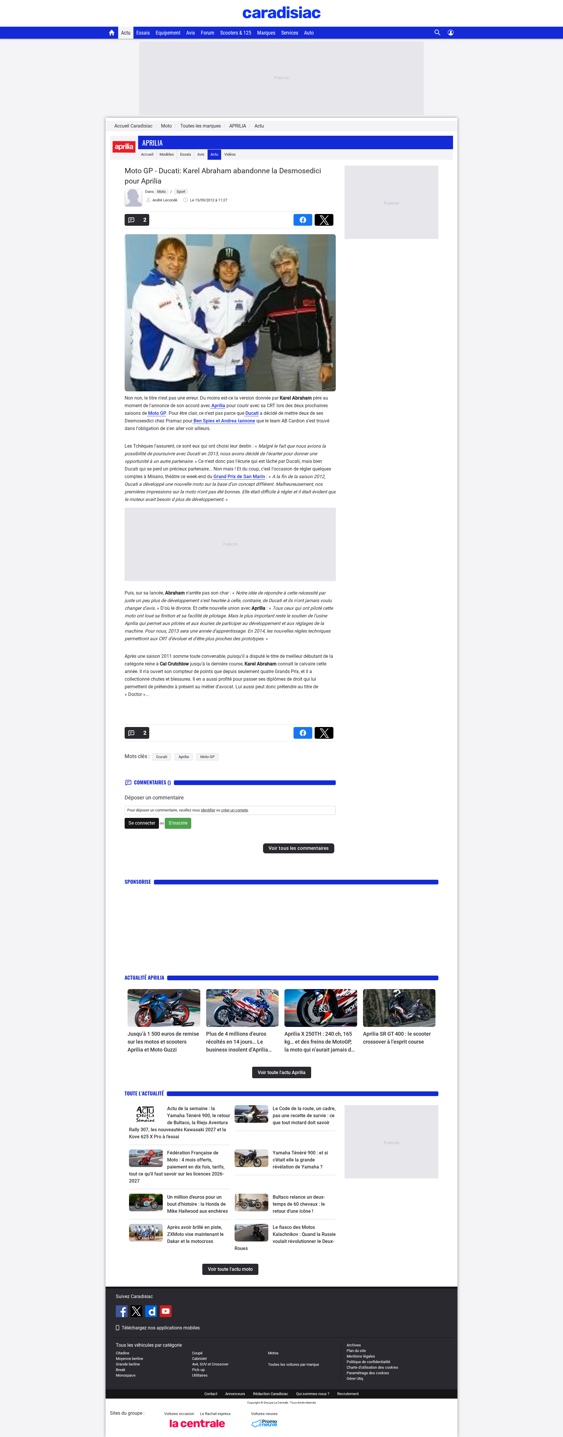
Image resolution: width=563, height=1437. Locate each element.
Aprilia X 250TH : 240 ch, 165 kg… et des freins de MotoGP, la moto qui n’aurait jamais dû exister (319, 1042)
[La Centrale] (197, 1429)
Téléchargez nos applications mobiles (161, 1328)
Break (121, 1370)
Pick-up (198, 1370)
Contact (210, 1394)
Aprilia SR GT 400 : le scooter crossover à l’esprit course (397, 1038)
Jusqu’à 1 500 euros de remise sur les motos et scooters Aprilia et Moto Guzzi (163, 1042)
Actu (125, 33)
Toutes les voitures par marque (293, 1364)
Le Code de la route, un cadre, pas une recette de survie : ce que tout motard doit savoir (304, 1115)
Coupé (197, 1353)
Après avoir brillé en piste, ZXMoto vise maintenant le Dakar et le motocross (195, 1234)
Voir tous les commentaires (299, 848)
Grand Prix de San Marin (238, 476)
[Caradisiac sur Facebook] (122, 1312)
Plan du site (356, 1350)
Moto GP (156, 413)
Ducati (251, 413)
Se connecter (141, 823)
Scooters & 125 (235, 33)
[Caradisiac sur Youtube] (166, 1312)
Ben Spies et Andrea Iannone (223, 421)
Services (289, 33)
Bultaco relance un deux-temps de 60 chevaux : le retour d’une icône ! (299, 1204)
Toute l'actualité (144, 1093)
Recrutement (348, 1394)
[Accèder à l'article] (164, 1008)
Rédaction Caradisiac (270, 1394)
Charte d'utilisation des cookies (372, 1367)
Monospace (125, 1375)
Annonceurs (235, 1394)
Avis (190, 33)
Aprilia (152, 142)
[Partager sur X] (325, 218)
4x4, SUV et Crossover (210, 1364)
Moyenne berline (129, 1358)
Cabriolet (199, 1358)
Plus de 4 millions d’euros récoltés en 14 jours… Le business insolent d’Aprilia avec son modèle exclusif (237, 1042)
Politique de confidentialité (368, 1362)
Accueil (147, 154)
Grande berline (128, 1364)
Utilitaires (200, 1375)
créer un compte (234, 810)
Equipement (168, 33)
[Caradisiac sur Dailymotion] (151, 1312)
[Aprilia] (124, 154)
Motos (273, 1353)
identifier (208, 810)
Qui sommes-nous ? (312, 1394)
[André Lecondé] (133, 205)
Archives (354, 1345)
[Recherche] (437, 33)
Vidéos (230, 154)
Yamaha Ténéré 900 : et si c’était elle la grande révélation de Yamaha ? (300, 1160)
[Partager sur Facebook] (304, 218)
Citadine (122, 1353)
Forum (207, 33)
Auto (309, 33)
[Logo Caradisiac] (281, 23)
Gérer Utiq (355, 1378)
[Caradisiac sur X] (137, 1312)
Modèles (167, 154)
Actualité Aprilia (144, 977)
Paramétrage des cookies (368, 1373)
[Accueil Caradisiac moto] (112, 32)
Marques (266, 33)
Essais (143, 33)
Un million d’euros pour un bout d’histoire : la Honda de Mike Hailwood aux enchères (197, 1204)
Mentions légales (361, 1356)
